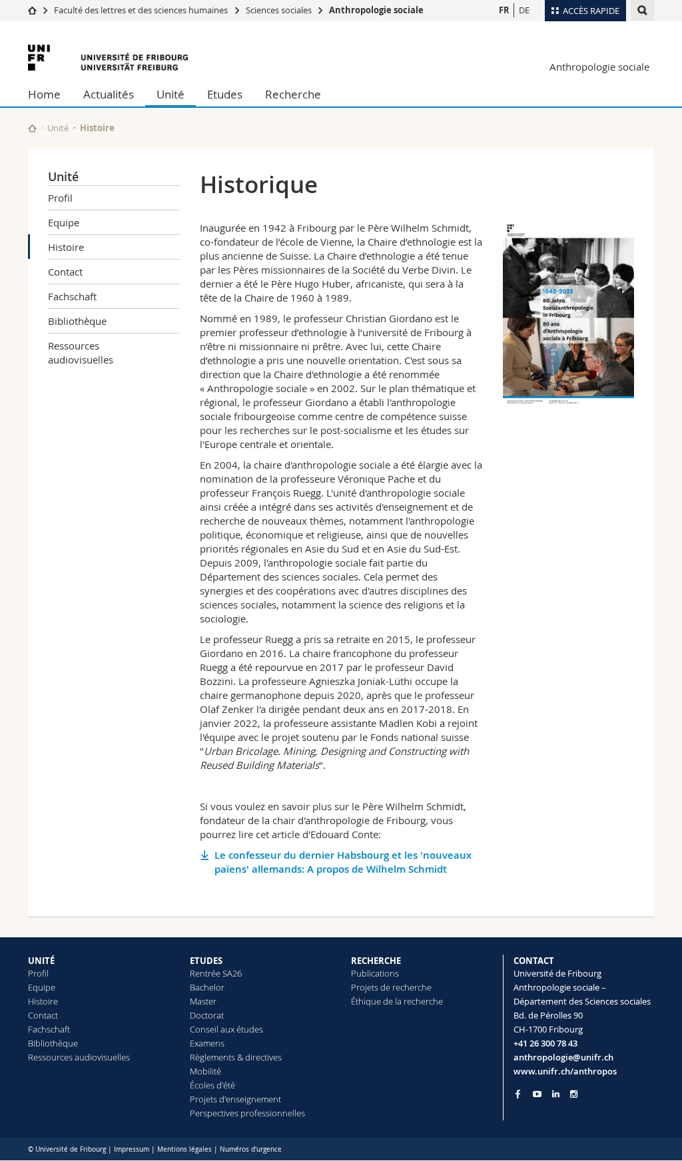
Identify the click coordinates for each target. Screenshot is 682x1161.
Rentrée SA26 (216, 973)
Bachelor (207, 987)
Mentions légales (184, 1149)
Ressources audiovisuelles (80, 352)
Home (44, 94)
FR (504, 10)
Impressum (131, 1149)
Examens (207, 1043)
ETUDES (206, 961)
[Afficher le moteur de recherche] (642, 10)
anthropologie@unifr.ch (563, 1057)
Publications (375, 973)
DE (524, 10)
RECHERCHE (376, 961)
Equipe (63, 222)
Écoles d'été (212, 1085)
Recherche (293, 94)
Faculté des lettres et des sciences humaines (142, 10)
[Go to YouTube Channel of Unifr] (537, 1094)
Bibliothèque (77, 321)
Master (203, 1001)
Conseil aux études (226, 1029)
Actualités (108, 94)
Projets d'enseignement (235, 1099)
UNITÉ (41, 961)
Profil (60, 197)
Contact (65, 271)
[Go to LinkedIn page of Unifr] (555, 1094)
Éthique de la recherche (397, 1001)
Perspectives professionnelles (247, 1113)
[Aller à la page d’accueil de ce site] (32, 128)
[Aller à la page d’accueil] (32, 10)
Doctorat (207, 1015)
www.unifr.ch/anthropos (565, 1071)
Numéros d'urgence (251, 1149)
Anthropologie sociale (376, 10)
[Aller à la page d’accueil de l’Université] (108, 58)
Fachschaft (72, 296)
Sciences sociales (279, 10)
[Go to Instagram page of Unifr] (573, 1094)
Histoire (66, 247)
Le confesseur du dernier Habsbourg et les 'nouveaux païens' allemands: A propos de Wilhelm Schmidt (343, 862)
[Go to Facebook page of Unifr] (517, 1094)
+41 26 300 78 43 (545, 1043)
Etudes (224, 94)
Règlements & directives (236, 1057)
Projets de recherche (391, 987)
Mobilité (205, 1071)
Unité (170, 94)
